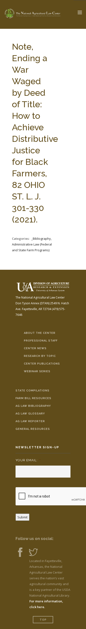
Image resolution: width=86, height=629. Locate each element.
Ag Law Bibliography (33, 405)
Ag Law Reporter (30, 421)
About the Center (39, 333)
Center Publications (42, 363)
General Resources (33, 429)
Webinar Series (37, 371)
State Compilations (32, 390)
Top (43, 619)
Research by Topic (40, 356)
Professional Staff (41, 340)
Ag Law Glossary (30, 413)
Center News (35, 348)
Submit (22, 517)
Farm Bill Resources (33, 398)
